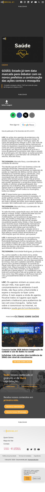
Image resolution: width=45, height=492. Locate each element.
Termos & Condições (25, 456)
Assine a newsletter (14, 406)
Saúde (5, 65)
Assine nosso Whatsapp (16, 412)
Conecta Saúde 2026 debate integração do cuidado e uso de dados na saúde (22, 351)
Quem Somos (8, 437)
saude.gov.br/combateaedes (25, 308)
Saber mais (36, 478)
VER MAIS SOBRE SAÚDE (22, 362)
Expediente (37, 456)
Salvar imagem (7, 105)
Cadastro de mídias (29, 387)
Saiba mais (10, 387)
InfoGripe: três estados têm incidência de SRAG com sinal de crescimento (22, 356)
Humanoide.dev (33, 460)
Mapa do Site (8, 441)
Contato (6, 444)
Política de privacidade (9, 456)
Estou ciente (27, 478)
